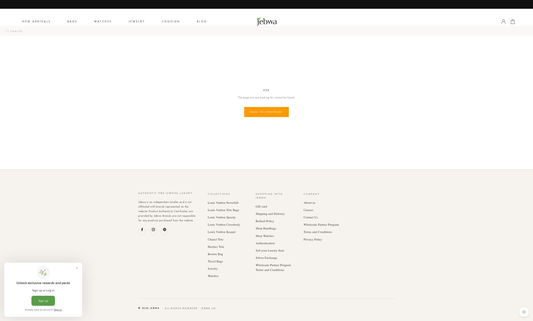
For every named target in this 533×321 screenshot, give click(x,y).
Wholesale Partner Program (321, 224)
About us (309, 202)
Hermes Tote (216, 246)
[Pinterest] (164, 231)
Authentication (265, 243)
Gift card (261, 206)
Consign (171, 21)
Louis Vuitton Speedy (222, 217)
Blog (202, 21)
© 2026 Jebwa (148, 308)
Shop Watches (265, 236)
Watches (103, 21)
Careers (308, 210)
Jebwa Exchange (266, 258)
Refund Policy (265, 221)
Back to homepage (266, 112)
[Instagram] (153, 231)
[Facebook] (142, 231)
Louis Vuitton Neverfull (223, 202)
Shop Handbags (266, 228)
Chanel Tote (215, 239)
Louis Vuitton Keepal (221, 232)
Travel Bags (215, 261)
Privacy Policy (313, 239)
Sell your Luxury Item (270, 250)
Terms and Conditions (318, 232)
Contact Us (311, 217)
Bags (72, 21)
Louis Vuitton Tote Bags (223, 210)
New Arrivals (36, 21)
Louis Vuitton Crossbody (224, 224)
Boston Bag (215, 254)
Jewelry (136, 21)
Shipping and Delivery (270, 213)
